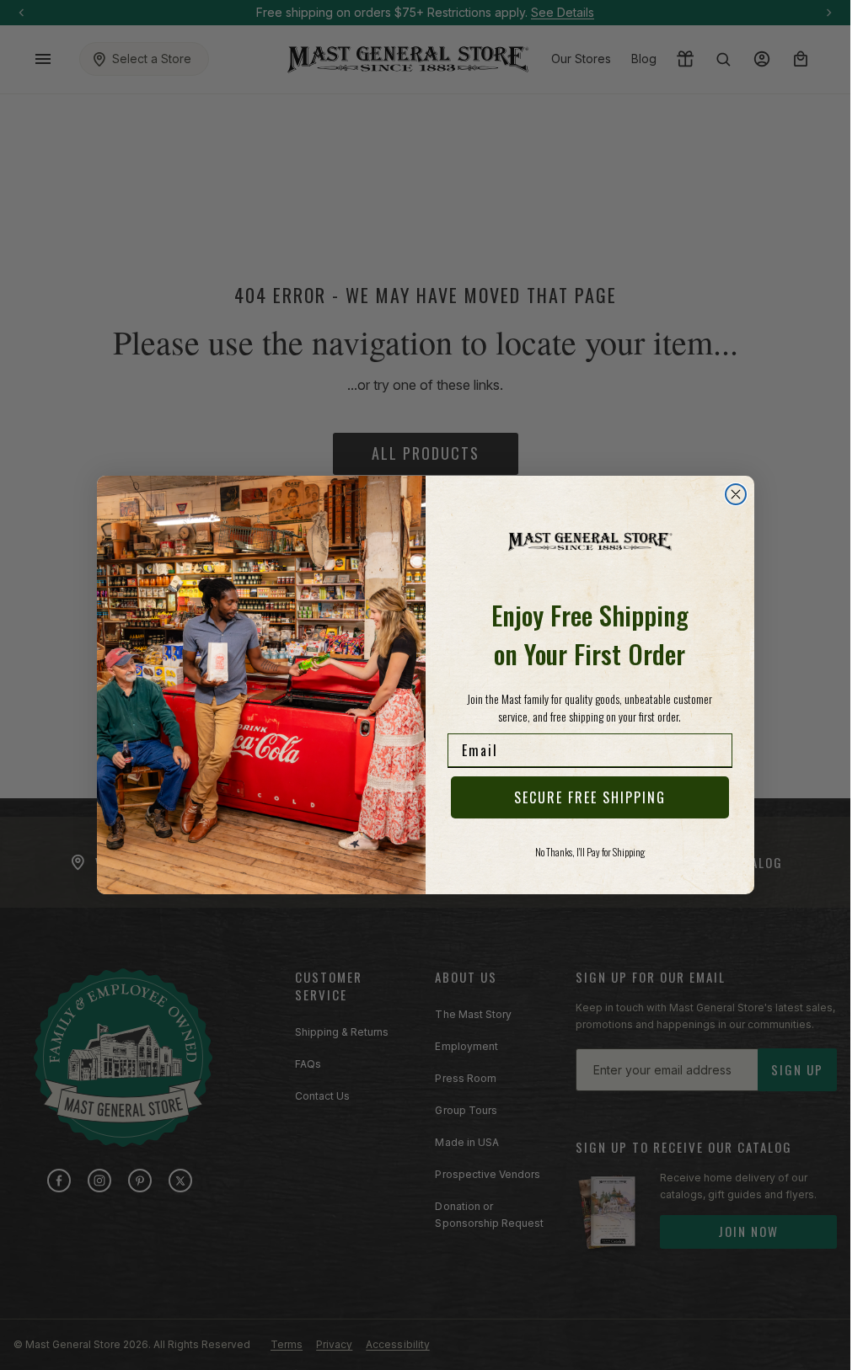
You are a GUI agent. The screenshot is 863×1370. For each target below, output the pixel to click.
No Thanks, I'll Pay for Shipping (590, 852)
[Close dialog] (736, 494)
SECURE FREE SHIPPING (590, 797)
